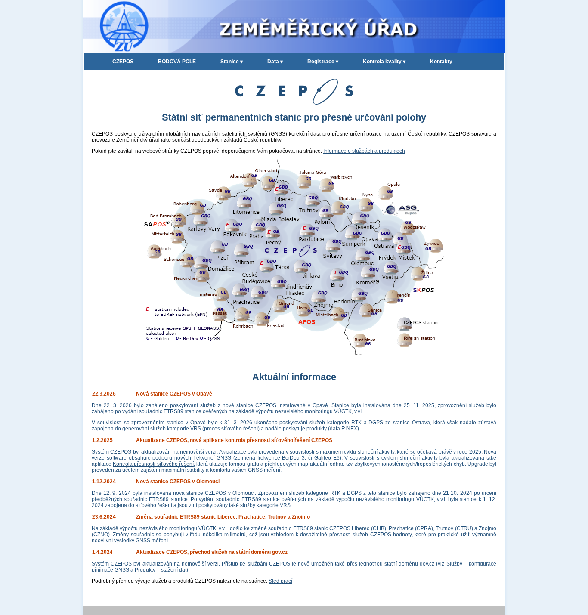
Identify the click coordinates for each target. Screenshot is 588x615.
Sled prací (280, 581)
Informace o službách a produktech (364, 151)
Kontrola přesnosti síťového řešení (153, 464)
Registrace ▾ (322, 62)
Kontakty (441, 62)
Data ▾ (275, 62)
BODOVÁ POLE (177, 62)
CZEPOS (122, 62)
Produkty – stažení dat (160, 570)
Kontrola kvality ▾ (384, 62)
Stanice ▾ (231, 62)
